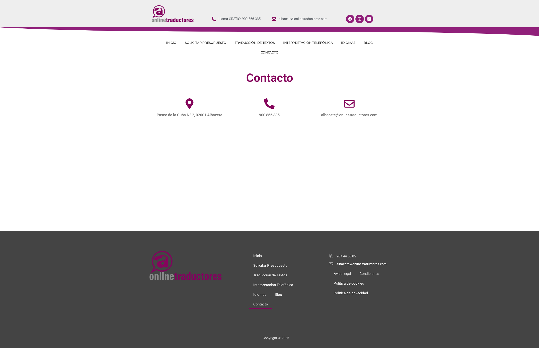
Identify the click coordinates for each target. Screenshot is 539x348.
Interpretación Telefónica (308, 43)
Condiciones (369, 274)
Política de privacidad (351, 293)
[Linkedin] (369, 19)
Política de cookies (349, 283)
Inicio (171, 43)
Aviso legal (342, 274)
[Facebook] (350, 19)
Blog (368, 43)
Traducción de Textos (255, 43)
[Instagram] (359, 19)
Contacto (270, 52)
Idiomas (348, 43)
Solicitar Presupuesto (205, 43)
